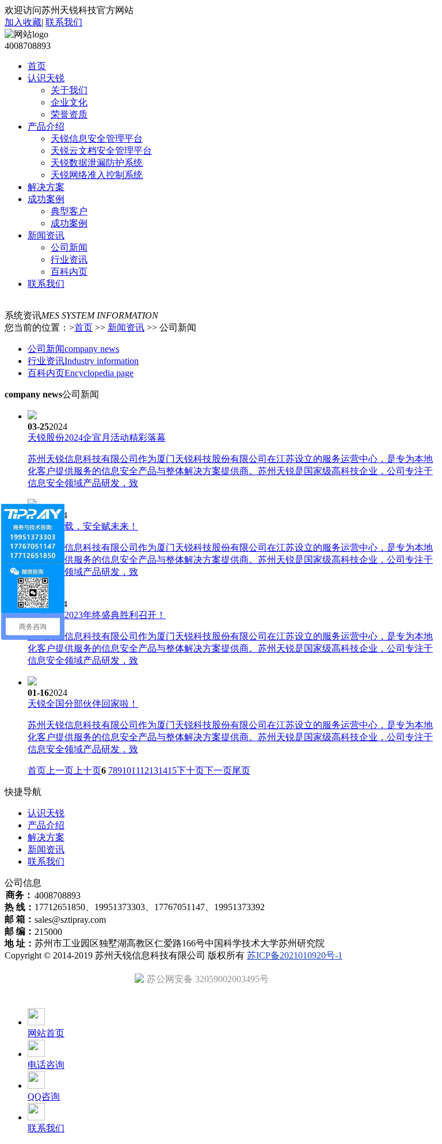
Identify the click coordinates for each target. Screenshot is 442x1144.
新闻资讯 (126, 327)
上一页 (60, 770)
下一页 (218, 770)
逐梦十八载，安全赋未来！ (83, 526)
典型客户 (69, 211)
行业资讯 (69, 259)
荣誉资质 (69, 114)
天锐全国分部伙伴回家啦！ (83, 704)
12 (144, 770)
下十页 (190, 770)
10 (126, 770)
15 (172, 770)
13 (153, 770)
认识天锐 (46, 813)
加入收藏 (23, 22)
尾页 (241, 770)
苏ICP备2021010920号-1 (294, 955)
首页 (83, 327)
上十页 (87, 770)
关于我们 (69, 90)
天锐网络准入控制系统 (97, 175)
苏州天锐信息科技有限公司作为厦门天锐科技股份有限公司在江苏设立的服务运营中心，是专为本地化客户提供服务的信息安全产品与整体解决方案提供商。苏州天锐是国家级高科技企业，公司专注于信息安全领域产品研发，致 (230, 471)
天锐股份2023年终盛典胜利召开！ (97, 615)
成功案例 (69, 223)
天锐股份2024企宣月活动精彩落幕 (97, 437)
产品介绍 (46, 825)
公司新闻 (69, 247)
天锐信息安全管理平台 (97, 138)
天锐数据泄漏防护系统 (97, 163)
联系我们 (63, 22)
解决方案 (46, 837)
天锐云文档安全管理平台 (101, 151)
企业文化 (69, 102)
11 (135, 770)
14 (162, 770)
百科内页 (69, 271)
